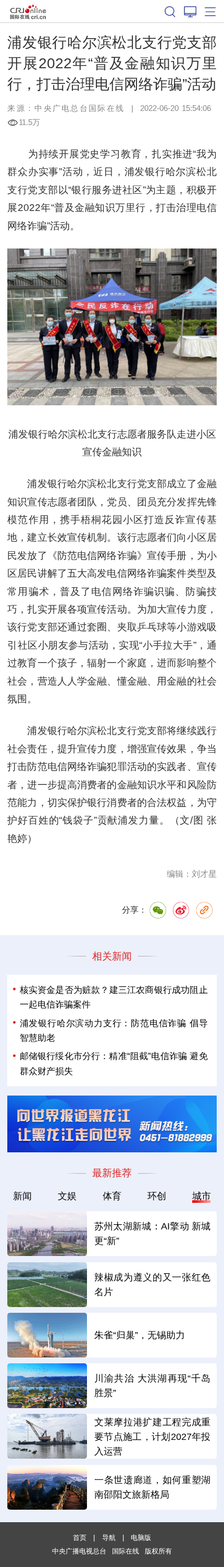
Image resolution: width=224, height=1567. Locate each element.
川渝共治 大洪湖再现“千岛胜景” (152, 1385)
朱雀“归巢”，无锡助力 (139, 1334)
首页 (79, 1537)
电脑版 (141, 1537)
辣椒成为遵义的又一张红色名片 (152, 1284)
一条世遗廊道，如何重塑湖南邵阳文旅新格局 (152, 1487)
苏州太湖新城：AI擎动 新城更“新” (152, 1233)
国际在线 (28, 11)
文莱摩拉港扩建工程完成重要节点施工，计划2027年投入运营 (152, 1436)
